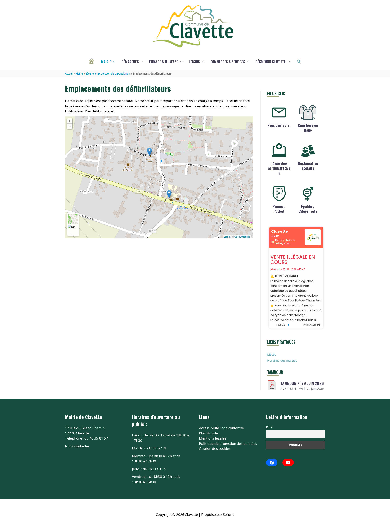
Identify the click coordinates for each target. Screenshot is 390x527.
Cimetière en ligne (308, 128)
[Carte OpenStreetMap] (73, 219)
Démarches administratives (279, 168)
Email (269, 427)
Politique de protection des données (228, 443)
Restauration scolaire (308, 166)
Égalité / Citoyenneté (308, 209)
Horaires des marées (282, 360)
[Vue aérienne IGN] (73, 230)
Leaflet (227, 236)
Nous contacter (279, 125)
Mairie (106, 61)
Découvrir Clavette (271, 61)
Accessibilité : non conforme (221, 427)
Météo (271, 354)
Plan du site (208, 433)
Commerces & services (227, 61)
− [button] (70, 126)
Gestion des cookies (215, 448)
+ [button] (70, 121)
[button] (299, 61)
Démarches (130, 61)
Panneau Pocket (279, 209)
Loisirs (194, 61)
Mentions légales (212, 438)
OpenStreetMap (242, 236)
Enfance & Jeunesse (163, 61)
